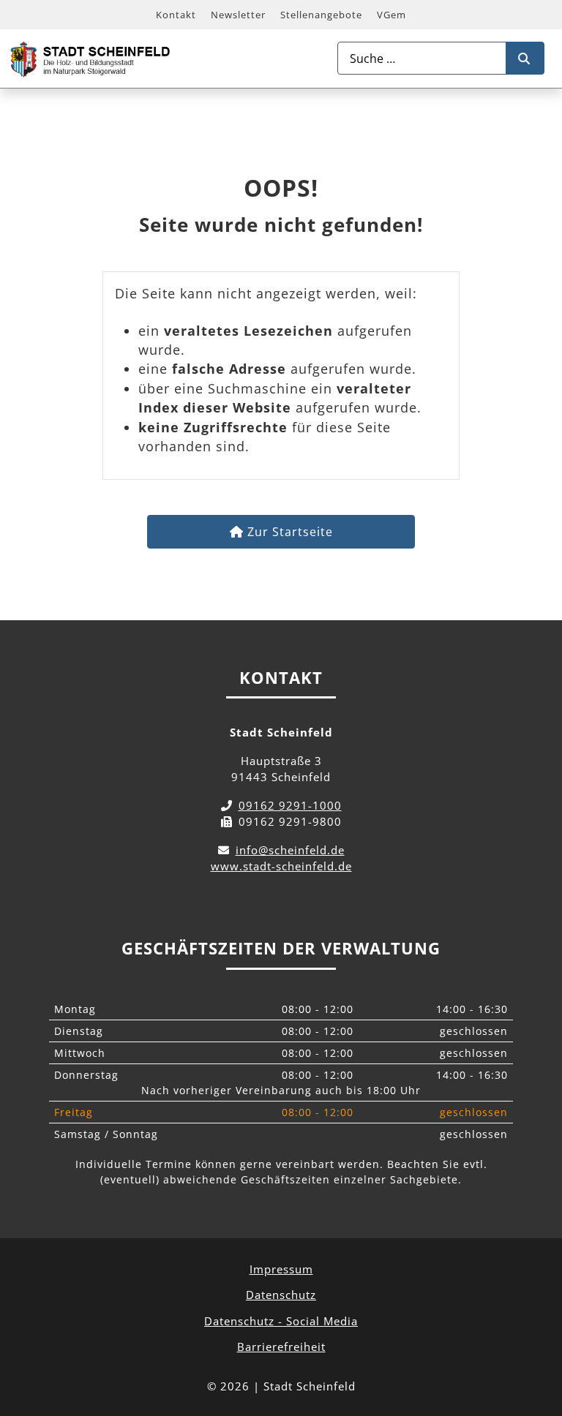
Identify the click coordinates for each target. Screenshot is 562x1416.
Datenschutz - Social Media (281, 1321)
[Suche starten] (525, 58)
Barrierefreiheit (281, 1346)
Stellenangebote (321, 14)
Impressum (281, 1269)
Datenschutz (281, 1294)
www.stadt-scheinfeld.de (281, 866)
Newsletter (238, 14)
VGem (391, 14)
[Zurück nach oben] (537, 1339)
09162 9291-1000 (290, 805)
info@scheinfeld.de (290, 850)
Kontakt (176, 14)
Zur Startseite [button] (288, 532)
